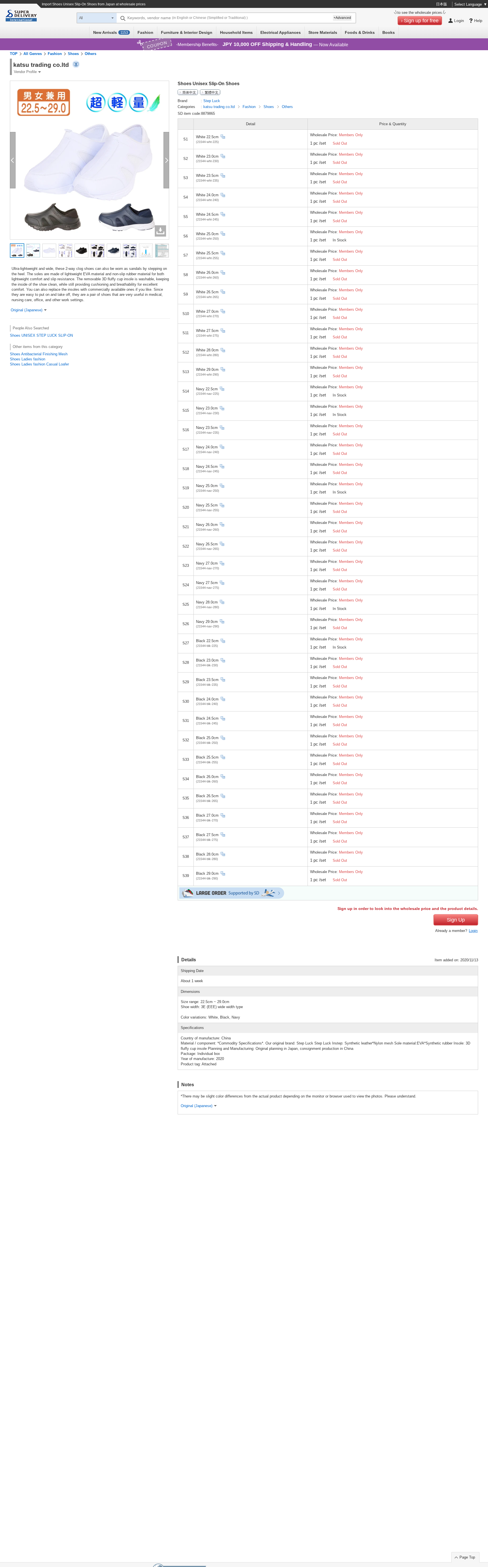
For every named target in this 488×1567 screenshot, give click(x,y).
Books (388, 32)
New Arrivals (110, 32)
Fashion (145, 32)
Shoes (73, 54)
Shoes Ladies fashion (27, 359)
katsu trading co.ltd (219, 107)
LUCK (52, 335)
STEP (41, 335)
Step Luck (211, 101)
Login (473, 931)
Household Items (236, 32)
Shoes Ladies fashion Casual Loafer (39, 364)
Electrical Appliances (280, 32)
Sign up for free (421, 20)
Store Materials (322, 32)
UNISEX (28, 335)
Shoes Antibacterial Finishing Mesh (38, 354)
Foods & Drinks (360, 32)
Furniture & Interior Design (186, 32)
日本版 (441, 4)
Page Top (467, 1557)
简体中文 (189, 92)
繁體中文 (211, 92)
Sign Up (456, 920)
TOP (14, 54)
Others (90, 54)
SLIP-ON (65, 335)
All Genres (32, 54)
